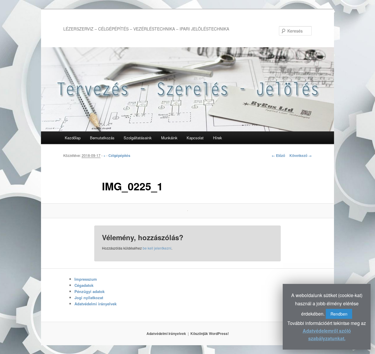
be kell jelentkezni (157, 247)
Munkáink (169, 137)
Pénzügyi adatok (89, 291)
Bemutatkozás (102, 137)
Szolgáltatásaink (138, 137)
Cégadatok (83, 285)
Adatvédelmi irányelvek (95, 303)
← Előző (278, 155)
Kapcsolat (195, 137)
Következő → (300, 155)
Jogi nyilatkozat (88, 297)
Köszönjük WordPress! (209, 333)
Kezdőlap (73, 137)
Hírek (217, 137)
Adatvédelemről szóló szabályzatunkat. (327, 334)
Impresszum (85, 279)
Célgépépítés (119, 155)
